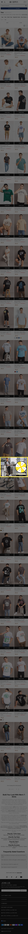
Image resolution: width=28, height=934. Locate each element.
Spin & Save (21, 475)
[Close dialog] (0, 457)
